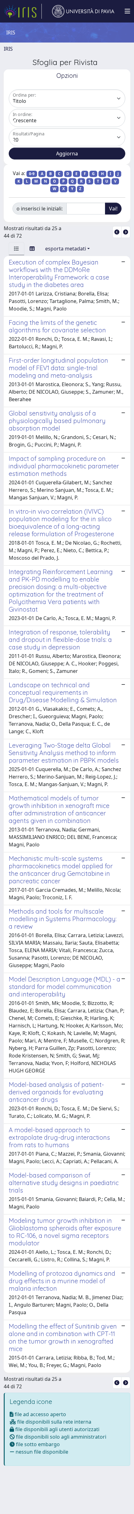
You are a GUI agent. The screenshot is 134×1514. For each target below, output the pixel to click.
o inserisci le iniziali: (40, 208)
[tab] (16, 248)
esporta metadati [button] (65, 248)
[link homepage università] (83, 11)
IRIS (8, 48)
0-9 (32, 173)
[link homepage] (23, 11)
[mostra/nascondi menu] (127, 11)
